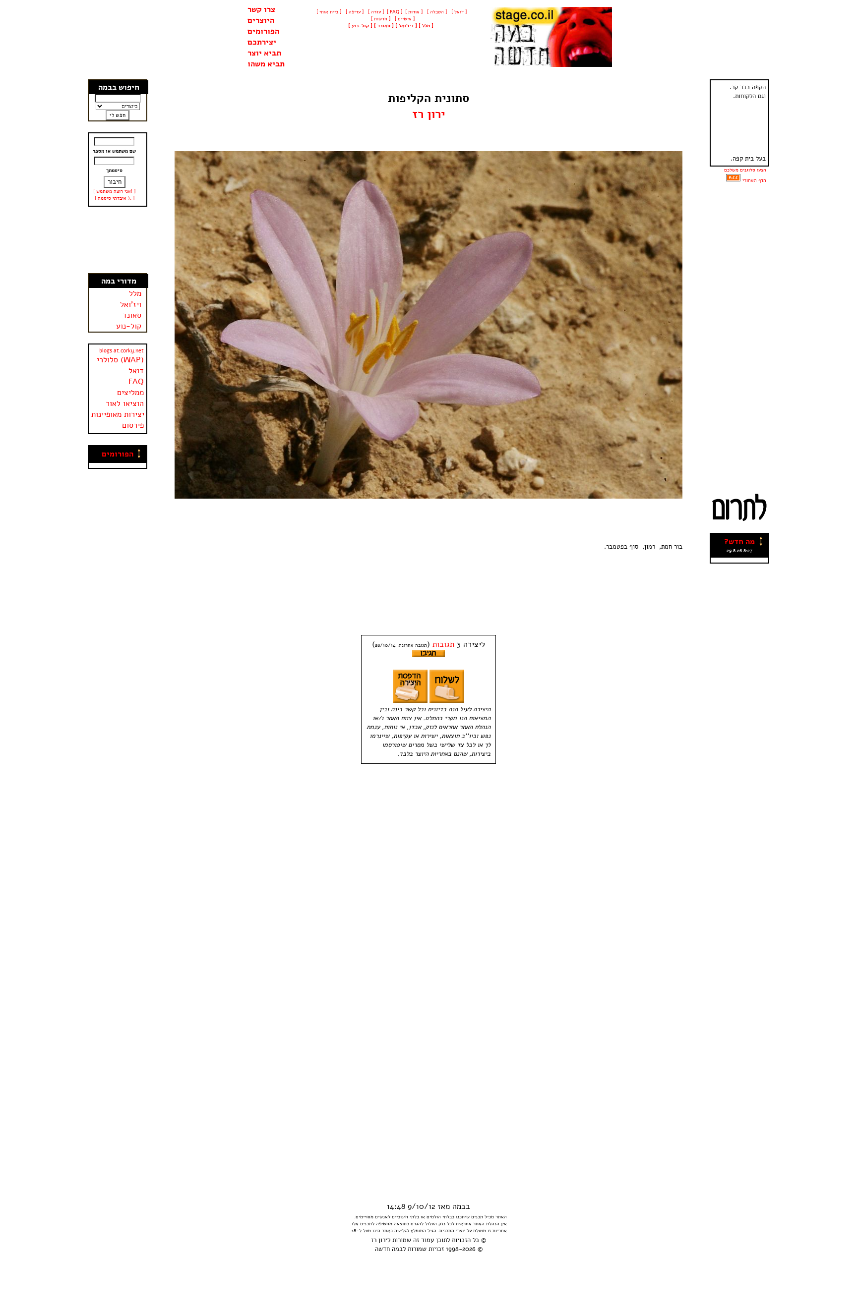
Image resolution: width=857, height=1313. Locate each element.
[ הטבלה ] (436, 11)
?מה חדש (739, 541)
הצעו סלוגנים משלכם (745, 170)
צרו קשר (261, 9)
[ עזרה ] (375, 11)
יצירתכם (261, 42)
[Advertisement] (118, 240)
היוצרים (260, 20)
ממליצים (130, 392)
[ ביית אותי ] (328, 11)
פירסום (133, 425)
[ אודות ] (414, 11)
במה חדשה (389, 1249)
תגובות (443, 644)
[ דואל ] (458, 11)
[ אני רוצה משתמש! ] (114, 191)
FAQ (136, 381)
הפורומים (263, 31)
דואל (136, 370)
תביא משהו (266, 63)
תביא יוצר (264, 53)
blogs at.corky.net (121, 350)
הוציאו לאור (125, 403)
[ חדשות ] (379, 18)
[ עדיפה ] (354, 11)
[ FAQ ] (394, 11)
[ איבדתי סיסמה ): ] (114, 198)
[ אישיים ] (404, 18)
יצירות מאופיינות (117, 414)
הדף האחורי (754, 180)
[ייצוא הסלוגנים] (733, 180)
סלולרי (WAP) (120, 359)
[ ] (360, 25)
